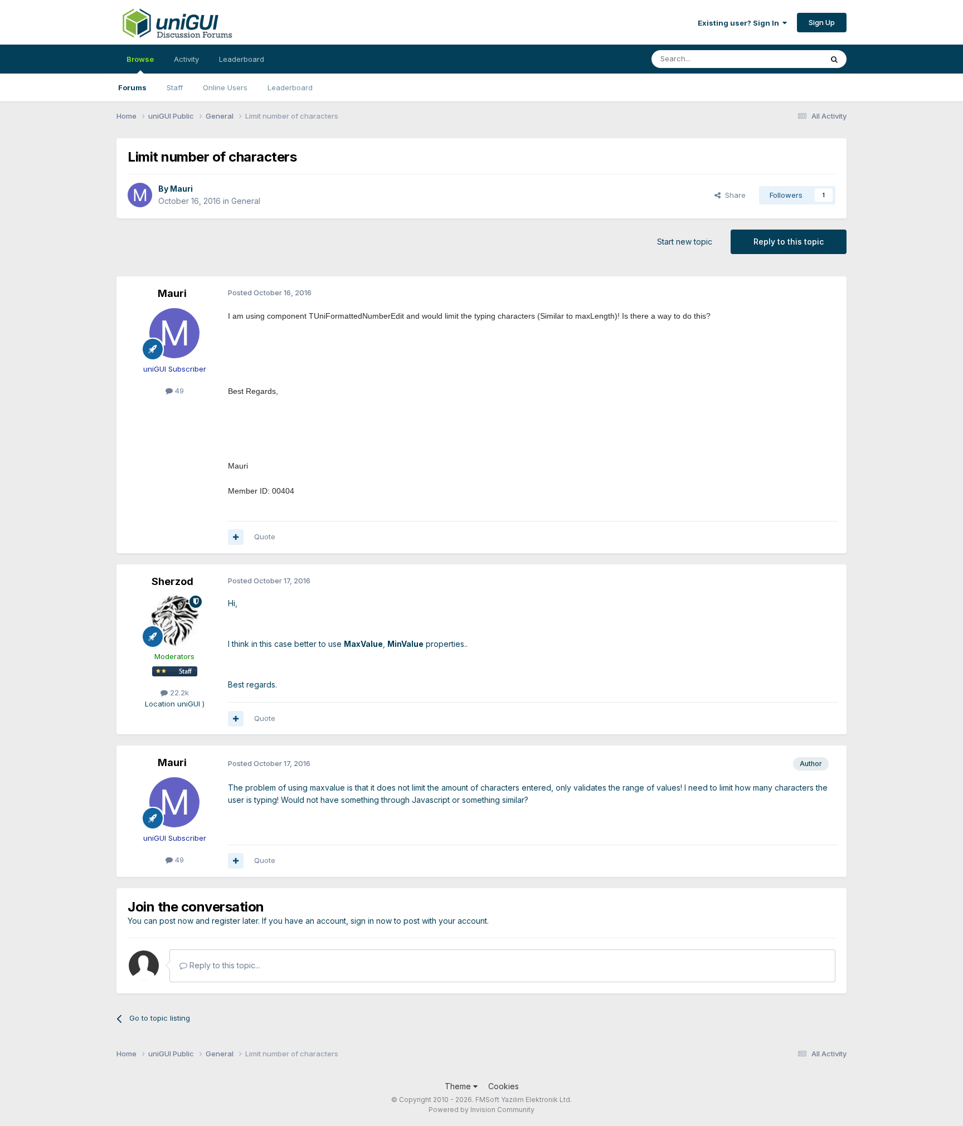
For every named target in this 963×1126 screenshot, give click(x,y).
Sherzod (172, 581)
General (245, 201)
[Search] (834, 59)
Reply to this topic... (223, 965)
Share (733, 195)
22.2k (178, 692)
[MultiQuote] (236, 537)
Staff (175, 87)
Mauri (181, 188)
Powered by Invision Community (481, 1109)
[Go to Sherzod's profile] (174, 621)
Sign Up (822, 22)
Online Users (225, 87)
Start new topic (684, 241)
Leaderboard (290, 87)
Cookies (503, 1086)
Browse (140, 59)
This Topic (789, 59)
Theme (459, 1086)
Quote (264, 536)
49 (178, 390)
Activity (186, 59)
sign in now (371, 920)
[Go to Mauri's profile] (140, 195)
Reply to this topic (788, 241)
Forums (132, 87)
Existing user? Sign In (740, 22)
